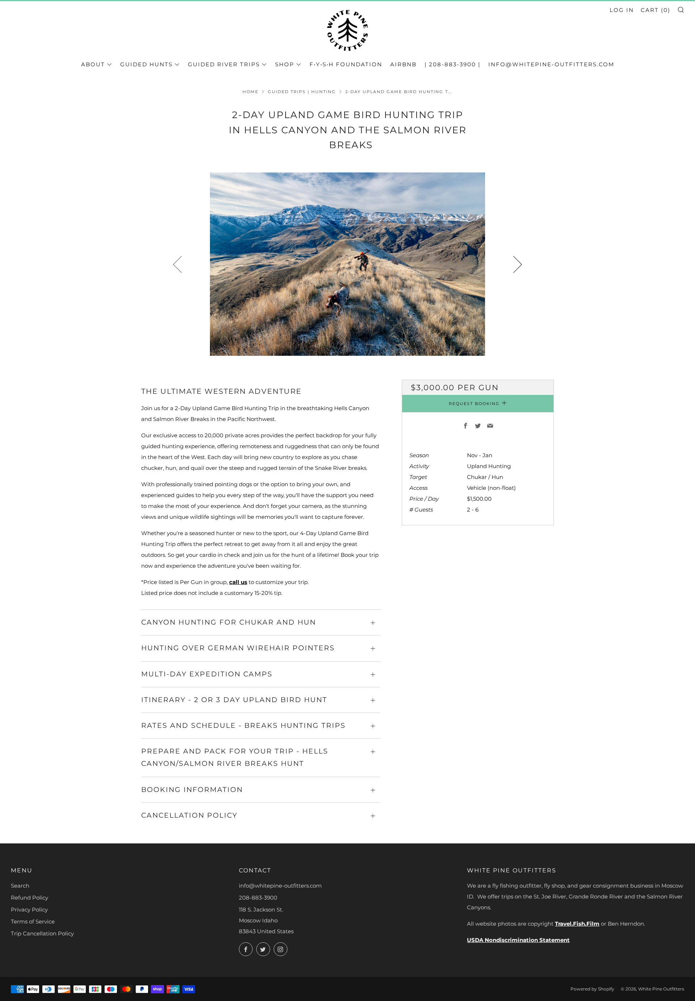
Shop (284, 64)
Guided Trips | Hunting (302, 91)
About (93, 64)
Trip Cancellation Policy (42, 933)
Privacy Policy (29, 909)
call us (238, 582)
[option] (347, 264)
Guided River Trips (224, 64)
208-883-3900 (258, 897)
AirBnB (403, 64)
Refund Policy (29, 897)
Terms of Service (33, 921)
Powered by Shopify (592, 989)
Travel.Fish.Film (577, 923)
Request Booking (474, 403)
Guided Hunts (146, 64)
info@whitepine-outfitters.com (551, 64)
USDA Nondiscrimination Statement (518, 940)
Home (250, 91)
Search (20, 885)
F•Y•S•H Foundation (345, 64)
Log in (622, 10)
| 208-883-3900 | (452, 64)
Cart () (655, 10)
